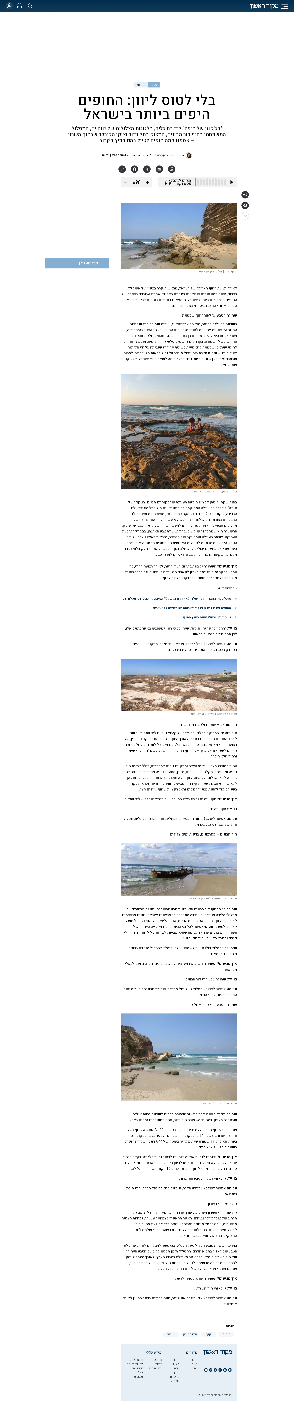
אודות (158, 1364)
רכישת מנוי (155, 1368)
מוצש (176, 1364)
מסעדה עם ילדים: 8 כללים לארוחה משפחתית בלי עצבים (192, 608)
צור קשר (157, 1360)
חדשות (193, 1360)
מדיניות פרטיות (135, 1364)
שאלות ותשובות (139, 1374)
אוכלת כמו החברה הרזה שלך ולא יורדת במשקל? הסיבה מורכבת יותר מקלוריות (177, 598)
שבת (176, 1368)
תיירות (141, 84)
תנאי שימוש (137, 1368)
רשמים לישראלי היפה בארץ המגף (207, 617)
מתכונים (174, 1377)
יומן (195, 1368)
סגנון (153, 84)
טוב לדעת (174, 1381)
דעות (194, 1364)
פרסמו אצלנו (136, 1360)
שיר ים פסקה (177, 155)
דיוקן (176, 1360)
